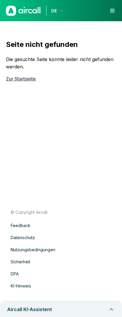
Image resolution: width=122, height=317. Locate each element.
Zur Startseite (21, 79)
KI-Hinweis (21, 285)
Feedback (20, 225)
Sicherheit (20, 261)
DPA (15, 273)
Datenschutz (23, 237)
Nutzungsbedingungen (33, 249)
